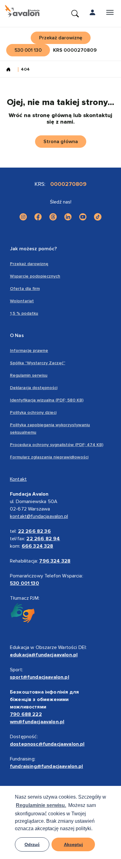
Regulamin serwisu (28, 375)
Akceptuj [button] (73, 844)
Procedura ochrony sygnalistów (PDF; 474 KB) (56, 444)
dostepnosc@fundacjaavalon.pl (47, 744)
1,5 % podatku (24, 313)
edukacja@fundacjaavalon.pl (44, 655)
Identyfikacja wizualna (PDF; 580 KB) (46, 400)
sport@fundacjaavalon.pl (39, 677)
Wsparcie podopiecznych (35, 276)
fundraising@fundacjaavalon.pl (46, 766)
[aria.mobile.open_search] (75, 14)
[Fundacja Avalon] (22, 11)
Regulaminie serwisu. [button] (41, 805)
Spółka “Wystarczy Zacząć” (37, 363)
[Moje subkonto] (92, 14)
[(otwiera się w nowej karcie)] (23, 217)
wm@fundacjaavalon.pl (37, 722)
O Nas (17, 335)
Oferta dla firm (25, 288)
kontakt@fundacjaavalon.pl (39, 516)
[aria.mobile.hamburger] (110, 14)
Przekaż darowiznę (29, 263)
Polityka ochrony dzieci (33, 412)
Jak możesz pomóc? (33, 249)
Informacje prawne (29, 350)
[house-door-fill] (11, 70)
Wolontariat (22, 301)
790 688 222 (26, 714)
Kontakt (18, 479)
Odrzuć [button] (32, 844)
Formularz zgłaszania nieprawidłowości (49, 457)
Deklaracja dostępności (33, 387)
